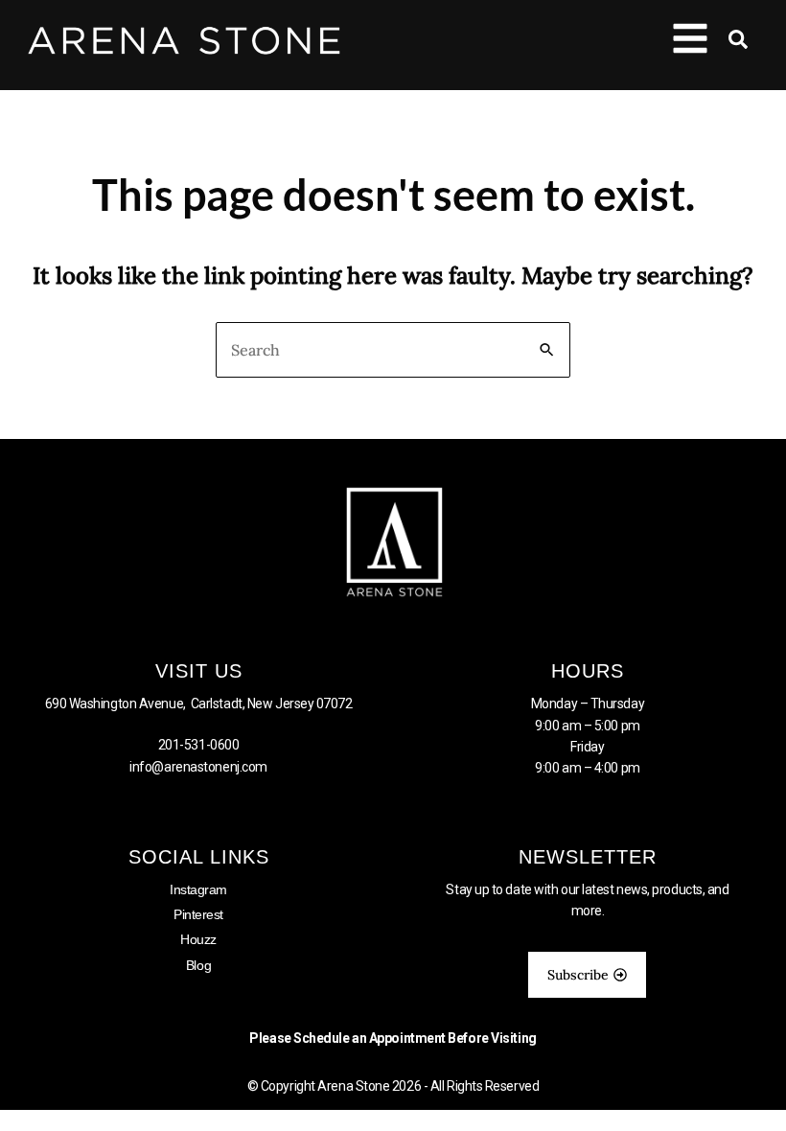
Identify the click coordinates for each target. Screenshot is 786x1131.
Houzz (198, 939)
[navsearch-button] (728, 43)
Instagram (198, 889)
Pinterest (198, 914)
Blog (198, 965)
